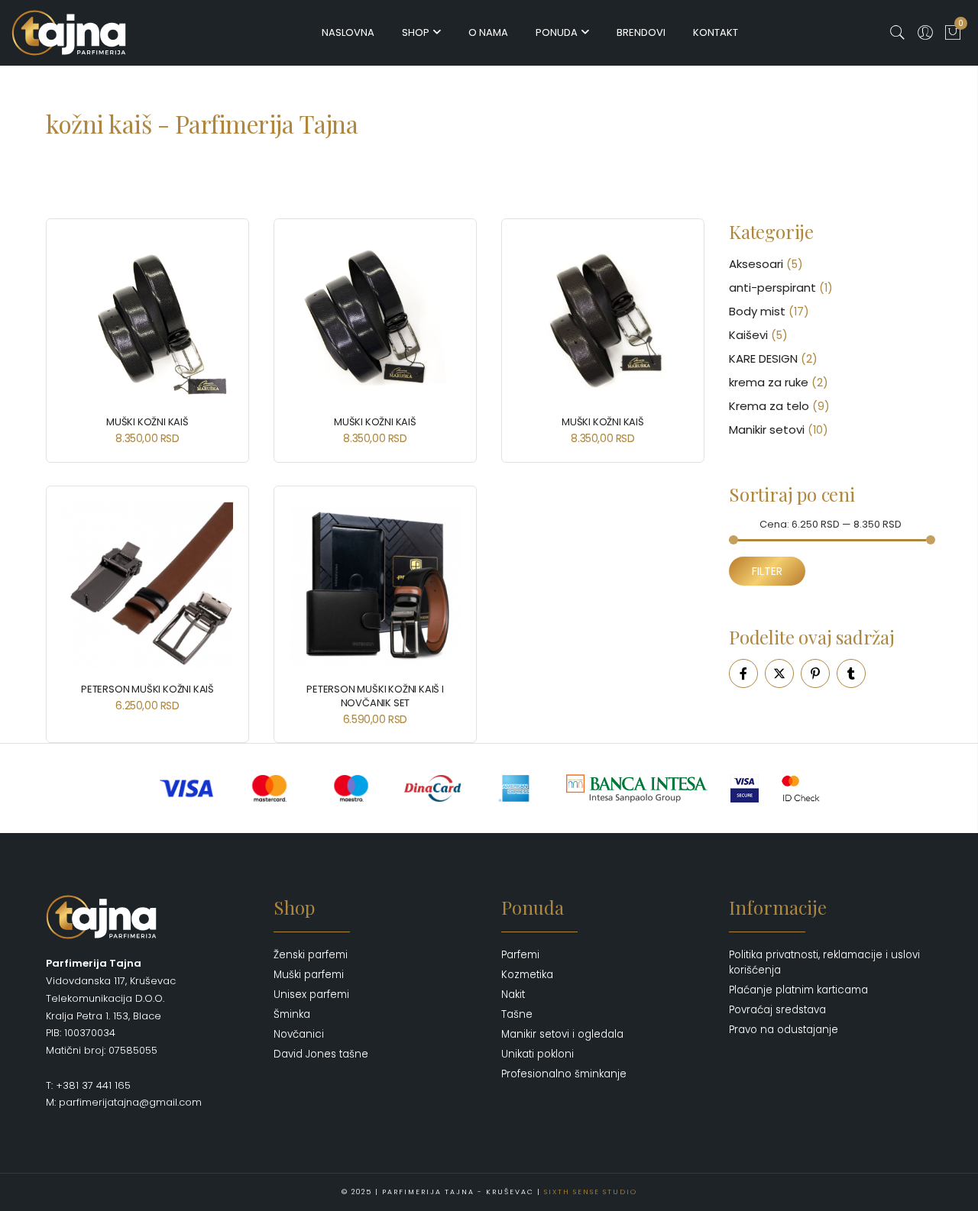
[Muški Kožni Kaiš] (147, 318)
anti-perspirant (772, 287)
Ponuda (557, 32)
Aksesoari (756, 264)
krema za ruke (768, 382)
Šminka (292, 1014)
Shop (415, 32)
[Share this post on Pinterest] (815, 673)
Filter (767, 571)
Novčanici (299, 1034)
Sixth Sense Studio (590, 1191)
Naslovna (348, 32)
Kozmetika (527, 974)
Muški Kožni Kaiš (147, 422)
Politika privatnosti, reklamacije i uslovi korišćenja (824, 962)
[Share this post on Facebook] (743, 673)
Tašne (517, 1014)
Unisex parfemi (311, 994)
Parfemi (520, 955)
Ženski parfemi (311, 955)
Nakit (513, 994)
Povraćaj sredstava (777, 1010)
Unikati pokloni (537, 1054)
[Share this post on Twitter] (779, 673)
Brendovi (641, 32)
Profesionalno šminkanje (564, 1074)
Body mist (757, 311)
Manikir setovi (767, 429)
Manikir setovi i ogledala (562, 1034)
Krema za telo (769, 406)
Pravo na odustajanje (783, 1029)
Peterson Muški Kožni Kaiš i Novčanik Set (375, 696)
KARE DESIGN (763, 358)
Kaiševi (748, 335)
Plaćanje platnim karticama (798, 990)
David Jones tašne (321, 1054)
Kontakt (715, 32)
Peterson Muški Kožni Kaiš (147, 689)
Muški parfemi (309, 974)
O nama (488, 32)
